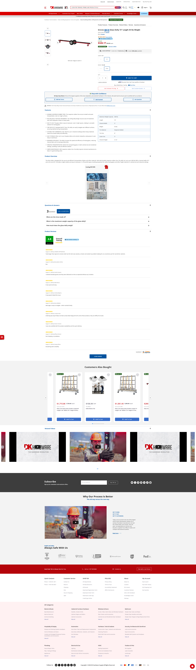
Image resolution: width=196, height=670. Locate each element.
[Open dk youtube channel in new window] (132, 482)
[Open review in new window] (143, 352)
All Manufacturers (87, 584)
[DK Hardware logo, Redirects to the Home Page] (57, 7)
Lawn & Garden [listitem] (129, 651)
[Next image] (91, 42)
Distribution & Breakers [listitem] (77, 651)
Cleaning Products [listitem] (102, 632)
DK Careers (127, 587)
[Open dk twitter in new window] (135, 482)
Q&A (65, 595)
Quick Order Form (136, 1)
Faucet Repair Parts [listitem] (49, 648)
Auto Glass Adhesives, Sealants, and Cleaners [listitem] (83, 632)
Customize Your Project (68, 13)
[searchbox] (96, 7)
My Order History (146, 584)
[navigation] (119, 13)
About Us (126, 582)
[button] (45, 7)
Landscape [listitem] (127, 653)
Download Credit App (88, 595)
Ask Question (138, 99)
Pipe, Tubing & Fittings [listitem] (50, 651)
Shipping (66, 587)
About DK (103, 1)
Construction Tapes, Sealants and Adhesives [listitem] (109, 629)
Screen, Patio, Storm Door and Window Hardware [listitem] (110, 612)
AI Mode (118, 7)
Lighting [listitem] (73, 648)
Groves (107, 32)
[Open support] (192, 666)
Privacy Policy (108, 582)
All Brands (85, 587)
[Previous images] (48, 28)
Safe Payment (99, 99)
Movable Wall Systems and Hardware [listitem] (134, 634)
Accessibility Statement (111, 587)
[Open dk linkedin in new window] (144, 482)
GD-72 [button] (106, 30)
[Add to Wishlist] (50, 374)
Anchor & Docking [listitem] (49, 617)
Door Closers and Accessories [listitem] (105, 614)
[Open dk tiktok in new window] (147, 482)
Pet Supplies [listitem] (128, 648)
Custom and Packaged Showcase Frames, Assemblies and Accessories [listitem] (54, 635)
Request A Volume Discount (92, 13)
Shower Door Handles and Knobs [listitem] (133, 614)
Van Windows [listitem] (74, 634)
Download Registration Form (90, 590)
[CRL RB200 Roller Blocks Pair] (98, 384)
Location (126, 584)
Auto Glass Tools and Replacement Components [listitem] (83, 629)
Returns (66, 584)
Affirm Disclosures (109, 590)
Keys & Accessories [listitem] (130, 632)
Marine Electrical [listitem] (48, 614)
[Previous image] (57, 42)
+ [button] (105, 78)
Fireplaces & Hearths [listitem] (103, 653)
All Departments (87, 582)
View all (46, 619)
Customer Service (118, 13)
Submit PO (118, 1)
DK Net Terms (127, 1)
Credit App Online (87, 598)
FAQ (65, 590)
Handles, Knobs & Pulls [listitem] (77, 612)
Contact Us (66, 582)
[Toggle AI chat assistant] (2, 337)
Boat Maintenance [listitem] (49, 612)
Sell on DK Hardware (129, 593)
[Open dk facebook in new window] (138, 482)
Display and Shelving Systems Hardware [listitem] (54, 629)
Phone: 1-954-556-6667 (50, 584)
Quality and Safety (49, 545)
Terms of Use (108, 584)
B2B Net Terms (60, 99)
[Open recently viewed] (138, 7)
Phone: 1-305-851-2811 (50, 582)
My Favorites (145, 590)
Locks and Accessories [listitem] (130, 629)
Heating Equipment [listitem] (103, 648)
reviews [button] (109, 37)
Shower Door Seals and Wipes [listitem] (132, 612)
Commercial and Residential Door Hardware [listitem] (109, 617)
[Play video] (38, 447)
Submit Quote (110, 1)
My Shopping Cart (147, 587)
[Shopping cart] (151, 7)
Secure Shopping (68, 593)
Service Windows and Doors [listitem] (51, 632)
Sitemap (126, 598)
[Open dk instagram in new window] (141, 482)
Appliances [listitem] (47, 653)
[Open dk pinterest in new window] (150, 482)
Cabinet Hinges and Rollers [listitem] (78, 614)
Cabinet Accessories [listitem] (76, 617)
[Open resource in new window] (97, 186)
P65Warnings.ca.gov (111, 105)
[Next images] (48, 64)
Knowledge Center (129, 595)
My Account (145, 582)
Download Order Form (88, 593)
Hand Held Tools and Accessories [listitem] (106, 634)
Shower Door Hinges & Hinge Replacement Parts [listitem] (137, 617)
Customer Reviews (129, 590)
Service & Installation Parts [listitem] (105, 651)
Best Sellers (80, 13)
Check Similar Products (116, 20)
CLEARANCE (144, 13)
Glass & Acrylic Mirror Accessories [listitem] (80, 653)
